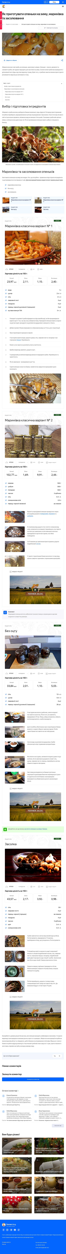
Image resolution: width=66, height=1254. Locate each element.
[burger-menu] (63, 6)
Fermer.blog (3, 6)
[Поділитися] (62, 60)
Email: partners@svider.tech (42, 1247)
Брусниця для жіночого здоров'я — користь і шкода (51, 1105)
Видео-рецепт (52, 462)
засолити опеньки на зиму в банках (35, 829)
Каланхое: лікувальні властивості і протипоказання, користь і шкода (48, 1120)
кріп (28, 958)
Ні (59, 1056)
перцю (19, 340)
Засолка (7, 100)
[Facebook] (3, 1229)
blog (6, 2)
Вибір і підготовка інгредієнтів (12, 86)
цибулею (30, 516)
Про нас (4, 1244)
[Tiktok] (18, 1229)
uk (46, 2)
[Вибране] (63, 2)
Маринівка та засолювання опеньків (14, 89)
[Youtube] (14, 1229)
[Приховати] (62, 84)
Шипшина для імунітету (13, 1105)
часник (38, 544)
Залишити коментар (33, 1079)
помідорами (44, 514)
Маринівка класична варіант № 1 (14, 91)
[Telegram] (11, 1229)
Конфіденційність (6, 1242)
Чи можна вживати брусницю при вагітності (19, 1120)
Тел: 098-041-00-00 (40, 1245)
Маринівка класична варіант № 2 (14, 94)
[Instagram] (7, 1229)
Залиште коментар (12, 1074)
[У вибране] (28, 1140)
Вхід (54, 2)
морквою (52, 514)
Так (55, 1056)
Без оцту (7, 97)
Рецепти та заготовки (12, 24)
